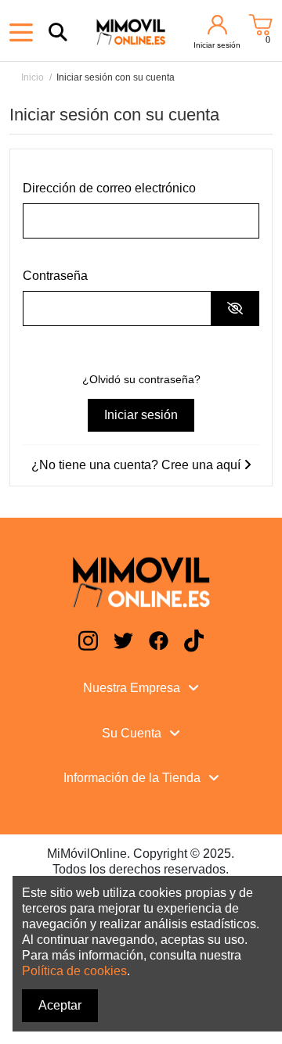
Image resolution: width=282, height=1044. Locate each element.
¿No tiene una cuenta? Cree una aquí (137, 465)
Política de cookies (74, 971)
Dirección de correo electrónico (109, 188)
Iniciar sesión (141, 415)
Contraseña (55, 275)
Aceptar (59, 1005)
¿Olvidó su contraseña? (141, 379)
